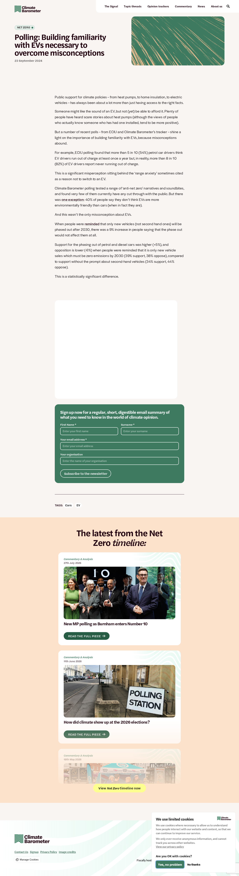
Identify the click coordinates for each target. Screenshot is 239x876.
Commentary (183, 6)
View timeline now (119, 788)
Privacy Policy (48, 852)
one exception (73, 199)
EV (78, 505)
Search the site (228, 6)
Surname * (127, 424)
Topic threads (133, 6)
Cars (68, 505)
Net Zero (23, 27)
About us (216, 6)
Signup (34, 852)
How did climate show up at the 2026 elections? (119, 697)
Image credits (67, 852)
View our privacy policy (170, 847)
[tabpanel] (116, 349)
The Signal (111, 6)
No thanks (193, 864)
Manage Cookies (29, 859)
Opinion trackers (158, 6)
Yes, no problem (170, 864)
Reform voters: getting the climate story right (119, 766)
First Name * (68, 424)
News (201, 6)
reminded (92, 223)
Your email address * (73, 439)
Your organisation (71, 454)
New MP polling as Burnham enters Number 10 (119, 599)
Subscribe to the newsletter (85, 473)
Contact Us (21, 852)
